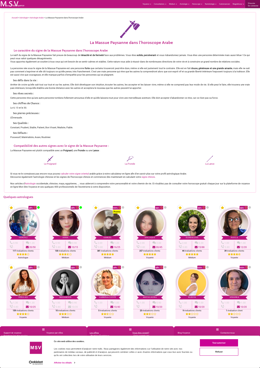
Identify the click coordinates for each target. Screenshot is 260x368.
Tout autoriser (219, 343)
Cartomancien (224, 4)
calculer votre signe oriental (75, 173)
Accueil (15, 18)
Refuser (219, 351)
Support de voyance (12, 333)
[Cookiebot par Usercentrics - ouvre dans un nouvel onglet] (36, 363)
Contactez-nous (227, 333)
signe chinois (148, 177)
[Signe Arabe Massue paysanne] (12, 4)
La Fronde (130, 163)
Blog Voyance (184, 333)
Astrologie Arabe (37, 18)
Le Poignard (50, 163)
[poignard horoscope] (50, 158)
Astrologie (23, 18)
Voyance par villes (54, 333)
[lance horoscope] (209, 158)
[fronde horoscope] (130, 158)
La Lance (209, 163)
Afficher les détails (63, 363)
